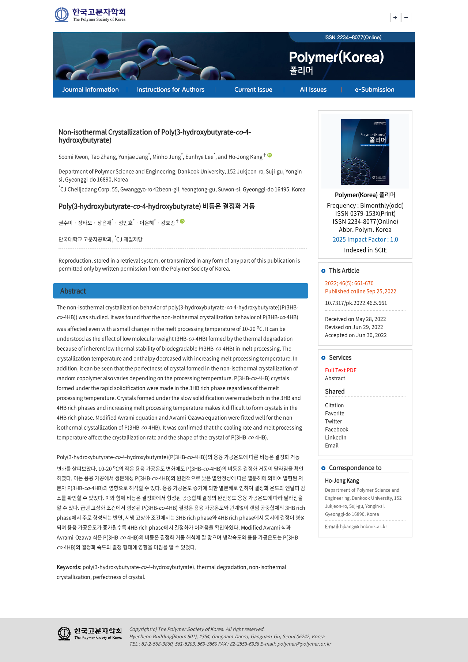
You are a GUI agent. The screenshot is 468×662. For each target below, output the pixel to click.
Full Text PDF (340, 369)
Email (332, 445)
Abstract (335, 377)
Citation (334, 404)
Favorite (334, 412)
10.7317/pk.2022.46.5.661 (356, 302)
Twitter (333, 421)
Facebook (336, 429)
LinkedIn (336, 437)
